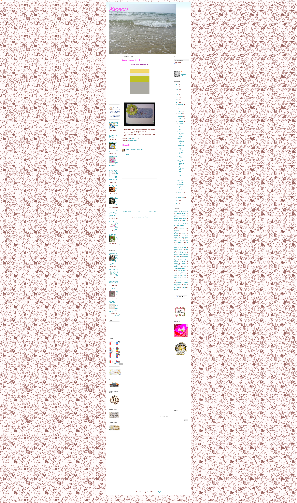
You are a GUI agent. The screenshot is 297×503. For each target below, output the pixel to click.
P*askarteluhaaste (179, 268)
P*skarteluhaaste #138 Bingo (181, 147)
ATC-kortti (176, 220)
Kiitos (175, 247)
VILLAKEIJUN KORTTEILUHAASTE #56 (181, 169)
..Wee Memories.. (113, 281)
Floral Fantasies (113, 157)
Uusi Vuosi (178, 281)
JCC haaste (179, 239)
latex (148, 492)
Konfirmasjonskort (116, 125)
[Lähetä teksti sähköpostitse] (138, 138)
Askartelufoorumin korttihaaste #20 (181, 141)
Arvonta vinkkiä (180, 157)
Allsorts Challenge (184, 211)
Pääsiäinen (183, 272)
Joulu (187, 241)
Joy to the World (116, 238)
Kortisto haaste (178, 249)
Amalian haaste (181, 213)
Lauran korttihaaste (183, 254)
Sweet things (112, 197)
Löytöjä (177, 256)
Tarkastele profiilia (183, 75)
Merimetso (118, 9)
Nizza (185, 265)
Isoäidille (176, 235)
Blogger (159, 492)
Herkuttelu (176, 230)
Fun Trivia (111, 138)
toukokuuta (181, 119)
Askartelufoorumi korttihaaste (180, 217)
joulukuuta (180, 104)
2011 (177, 201)
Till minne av (116, 188)
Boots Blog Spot (113, 222)
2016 (177, 92)
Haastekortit (131, 140)
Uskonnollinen (185, 279)
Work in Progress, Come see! (113, 283)
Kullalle (175, 254)
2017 (177, 89)
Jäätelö (175, 246)
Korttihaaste (181, 251)
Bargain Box (116, 293)
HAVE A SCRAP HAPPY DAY (113, 234)
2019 (177, 84)
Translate (180, 64)
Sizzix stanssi (177, 277)
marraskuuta (181, 107)
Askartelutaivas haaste (180, 218)
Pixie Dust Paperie (112, 289)
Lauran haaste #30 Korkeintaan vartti (181, 162)
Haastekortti (182, 228)
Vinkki (185, 284)
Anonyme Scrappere (112, 302)
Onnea (135, 140)
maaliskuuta (181, 192)
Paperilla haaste (182, 270)
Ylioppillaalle (177, 288)
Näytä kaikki (117, 245)
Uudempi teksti (127, 212)
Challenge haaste (177, 222)
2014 (177, 97)
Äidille (175, 289)
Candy (183, 220)
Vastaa (127, 154)
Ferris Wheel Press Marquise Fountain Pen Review (113, 215)
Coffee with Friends (116, 226)
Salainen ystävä (183, 275)
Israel (182, 235)
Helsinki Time (181, 296)
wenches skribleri (113, 123)
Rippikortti (183, 274)
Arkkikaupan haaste (179, 215)
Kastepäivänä (183, 246)
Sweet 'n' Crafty (113, 211)
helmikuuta (180, 195)
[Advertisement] (139, 194)
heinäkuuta (180, 116)
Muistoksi (183, 263)
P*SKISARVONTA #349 (116, 273)
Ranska (175, 274)
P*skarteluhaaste (113, 270)
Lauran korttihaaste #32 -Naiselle (181, 134)
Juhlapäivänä (182, 244)
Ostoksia (184, 267)
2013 (177, 100)
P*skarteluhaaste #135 (181, 181)
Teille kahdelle (177, 279)
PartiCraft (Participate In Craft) (113, 135)
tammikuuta (181, 197)
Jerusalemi (181, 240)
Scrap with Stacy (113, 170)
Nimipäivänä (177, 265)
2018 (177, 87)
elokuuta (180, 114)
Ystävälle (184, 288)
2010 (177, 203)
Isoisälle (183, 233)
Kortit (186, 249)
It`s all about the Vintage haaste (181, 236)
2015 (177, 94)
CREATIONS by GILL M (113, 253)
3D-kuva (176, 212)
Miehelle (176, 263)
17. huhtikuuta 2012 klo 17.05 (136, 150)
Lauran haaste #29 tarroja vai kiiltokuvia (181, 187)
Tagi (185, 277)
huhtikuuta (180, 121)
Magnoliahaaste (184, 256)
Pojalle (175, 272)
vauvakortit (185, 281)
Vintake (184, 286)
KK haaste (183, 248)
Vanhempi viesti (152, 212)
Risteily (175, 275)
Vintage (176, 286)
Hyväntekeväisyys (178, 232)
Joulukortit (179, 242)
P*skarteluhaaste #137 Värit (181, 152)
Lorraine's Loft (112, 143)
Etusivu (139, 212)
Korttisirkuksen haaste (180, 253)
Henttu (127, 150)
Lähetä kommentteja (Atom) (141, 217)
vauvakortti (178, 282)
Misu (183, 72)
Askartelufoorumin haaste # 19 (181, 176)
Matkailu (183, 261)
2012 (177, 102)
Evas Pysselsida (113, 186)
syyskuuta (180, 111)
